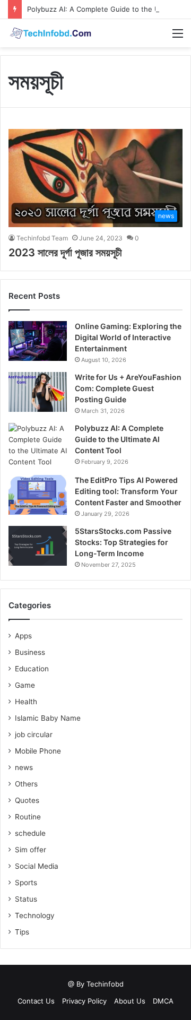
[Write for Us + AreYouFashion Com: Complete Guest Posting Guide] (37, 392)
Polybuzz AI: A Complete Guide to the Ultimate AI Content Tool (119, 439)
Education (32, 668)
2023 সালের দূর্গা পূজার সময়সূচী (65, 252)
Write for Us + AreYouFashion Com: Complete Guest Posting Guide (128, 388)
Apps (23, 636)
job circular (34, 734)
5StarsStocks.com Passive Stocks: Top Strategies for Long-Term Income (123, 542)
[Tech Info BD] (50, 33)
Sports (26, 882)
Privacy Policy (84, 1001)
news (24, 767)
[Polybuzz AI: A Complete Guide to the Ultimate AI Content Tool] (37, 445)
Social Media (36, 866)
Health (26, 701)
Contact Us (36, 1001)
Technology (35, 915)
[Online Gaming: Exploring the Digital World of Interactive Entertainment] (37, 341)
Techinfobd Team (42, 238)
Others (26, 784)
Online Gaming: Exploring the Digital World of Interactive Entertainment (128, 337)
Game (25, 685)
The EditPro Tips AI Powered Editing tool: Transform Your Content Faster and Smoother (128, 491)
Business (30, 652)
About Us (129, 1001)
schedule (30, 833)
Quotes (27, 800)
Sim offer (30, 849)
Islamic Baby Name (48, 718)
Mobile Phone (38, 751)
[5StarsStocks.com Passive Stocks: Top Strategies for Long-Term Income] (37, 546)
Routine (28, 816)
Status (26, 899)
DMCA (163, 1001)
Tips (22, 932)
